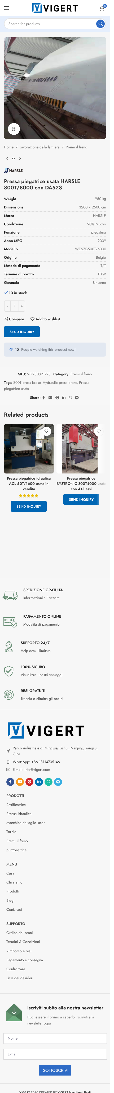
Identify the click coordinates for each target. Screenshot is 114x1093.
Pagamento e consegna (24, 960)
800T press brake (27, 382)
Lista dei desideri (19, 978)
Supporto (15, 923)
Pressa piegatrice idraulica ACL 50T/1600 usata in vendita (29, 483)
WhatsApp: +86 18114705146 (36, 761)
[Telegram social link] (76, 397)
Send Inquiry (22, 331)
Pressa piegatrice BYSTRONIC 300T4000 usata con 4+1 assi (81, 483)
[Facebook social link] (44, 397)
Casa (10, 873)
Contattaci (14, 909)
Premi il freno (76, 147)
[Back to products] (13, 158)
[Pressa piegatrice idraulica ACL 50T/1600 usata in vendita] (29, 449)
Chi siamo (14, 882)
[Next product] (20, 158)
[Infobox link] (55, 595)
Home (9, 147)
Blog (10, 900)
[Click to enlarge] (14, 129)
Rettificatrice (16, 804)
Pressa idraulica (19, 813)
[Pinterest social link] (57, 397)
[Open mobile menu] (6, 8)
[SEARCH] (100, 24)
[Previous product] (7, 158)
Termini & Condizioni (23, 941)
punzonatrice (16, 850)
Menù (11, 864)
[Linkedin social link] (64, 397)
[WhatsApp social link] (70, 397)
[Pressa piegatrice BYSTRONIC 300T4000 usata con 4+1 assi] (81, 449)
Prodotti (15, 795)
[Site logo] (55, 7)
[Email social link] (50, 397)
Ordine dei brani (19, 932)
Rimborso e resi (19, 951)
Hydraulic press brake (60, 382)
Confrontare (15, 969)
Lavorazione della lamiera (40, 147)
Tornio (11, 831)
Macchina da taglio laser (25, 822)
